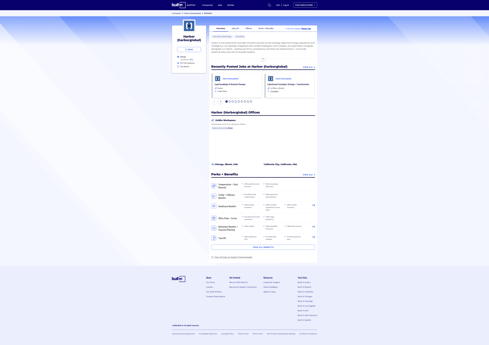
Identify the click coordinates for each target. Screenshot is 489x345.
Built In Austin (304, 282)
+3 (313, 205)
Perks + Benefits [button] (265, 28)
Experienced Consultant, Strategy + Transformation (288, 84)
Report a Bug (269, 292)
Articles (230, 5)
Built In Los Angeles (306, 306)
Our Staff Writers (214, 292)
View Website (184, 66)
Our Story (210, 282)
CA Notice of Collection (308, 334)
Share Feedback (270, 287)
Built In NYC (303, 310)
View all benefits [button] (263, 247)
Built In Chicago (305, 296)
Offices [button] (248, 28)
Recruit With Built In (238, 282)
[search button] (269, 5)
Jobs (220, 5)
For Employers (304, 5)
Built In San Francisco (307, 315)
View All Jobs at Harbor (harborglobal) (233, 257)
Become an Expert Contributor (243, 287)
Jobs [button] (235, 28)
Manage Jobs (306, 28)
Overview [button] (220, 28)
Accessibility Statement (208, 334)
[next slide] (220, 101)
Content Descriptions (215, 296)
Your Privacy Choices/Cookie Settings (281, 334)
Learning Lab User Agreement (183, 334)
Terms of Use (258, 334)
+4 (313, 226)
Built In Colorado (305, 301)
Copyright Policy (227, 334)
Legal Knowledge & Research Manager (230, 84)
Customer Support (271, 282)
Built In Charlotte (305, 292)
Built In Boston (304, 287)
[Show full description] (263, 58)
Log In (286, 5)
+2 (313, 237)
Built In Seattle (304, 320)
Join (278, 5)
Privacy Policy (243, 334)
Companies (207, 5)
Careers (209, 287)
